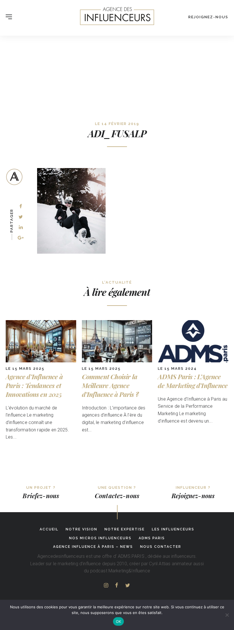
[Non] (227, 615)
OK (118, 621)
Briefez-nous (41, 496)
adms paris (152, 538)
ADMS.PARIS (131, 556)
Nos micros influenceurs (100, 538)
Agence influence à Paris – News (93, 547)
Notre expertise (124, 529)
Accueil (49, 529)
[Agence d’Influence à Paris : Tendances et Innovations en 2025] (41, 361)
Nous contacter (160, 547)
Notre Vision (81, 529)
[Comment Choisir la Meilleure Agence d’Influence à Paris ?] (117, 361)
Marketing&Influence (129, 571)
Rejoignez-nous (208, 17)
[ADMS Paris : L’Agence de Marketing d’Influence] (193, 361)
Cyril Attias (159, 563)
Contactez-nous (117, 496)
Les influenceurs (173, 529)
